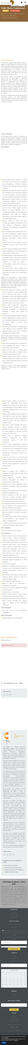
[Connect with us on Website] (4, 854)
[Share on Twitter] (7, 694)
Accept (4, 1042)
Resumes (14, 958)
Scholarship (14, 917)
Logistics (14, 15)
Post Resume (14, 915)
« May (2, 970)
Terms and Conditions (14, 1020)
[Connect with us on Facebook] (7, 854)
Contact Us (14, 960)
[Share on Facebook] (4, 694)
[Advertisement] (14, 42)
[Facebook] (10, 1027)
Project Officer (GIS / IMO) (10, 865)
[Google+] (17, 1027)
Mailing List (13, 944)
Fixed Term (5, 13)
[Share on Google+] (10, 694)
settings (16, 1040)
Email (14, 939)
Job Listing (14, 913)
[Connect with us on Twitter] (10, 854)
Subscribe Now (14, 949)
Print (15, 17)
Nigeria (21, 683)
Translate (22, 7)
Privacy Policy (14, 1018)
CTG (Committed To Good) (10, 683)
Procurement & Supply (6, 17)
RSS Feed (14, 996)
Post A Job (14, 956)
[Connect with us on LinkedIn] (13, 854)
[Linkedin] (14, 1027)
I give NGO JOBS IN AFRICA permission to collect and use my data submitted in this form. (15, 932)
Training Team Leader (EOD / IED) (12, 867)
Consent (13, 927)
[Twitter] (12, 1027)
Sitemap (14, 994)
